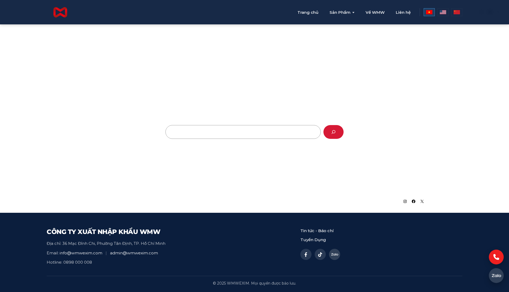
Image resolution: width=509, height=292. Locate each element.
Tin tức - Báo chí (317, 230)
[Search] (333, 132)
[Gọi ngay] (496, 257)
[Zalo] (334, 254)
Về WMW (375, 12)
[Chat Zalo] (496, 275)
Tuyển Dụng (313, 239)
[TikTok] (320, 254)
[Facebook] (305, 254)
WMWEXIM (100, 201)
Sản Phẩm (340, 12)
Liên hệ (403, 12)
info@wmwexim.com (81, 252)
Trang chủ (307, 12)
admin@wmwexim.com (134, 252)
